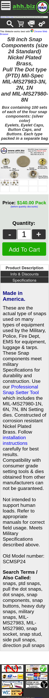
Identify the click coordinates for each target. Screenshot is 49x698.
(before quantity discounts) (24, 206)
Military (8, 17)
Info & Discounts (24, 274)
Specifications (24, 280)
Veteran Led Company (38, 697)
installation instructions (15, 440)
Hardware (2, 17)
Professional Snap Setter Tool (21, 389)
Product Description (24, 267)
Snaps (11, 17)
